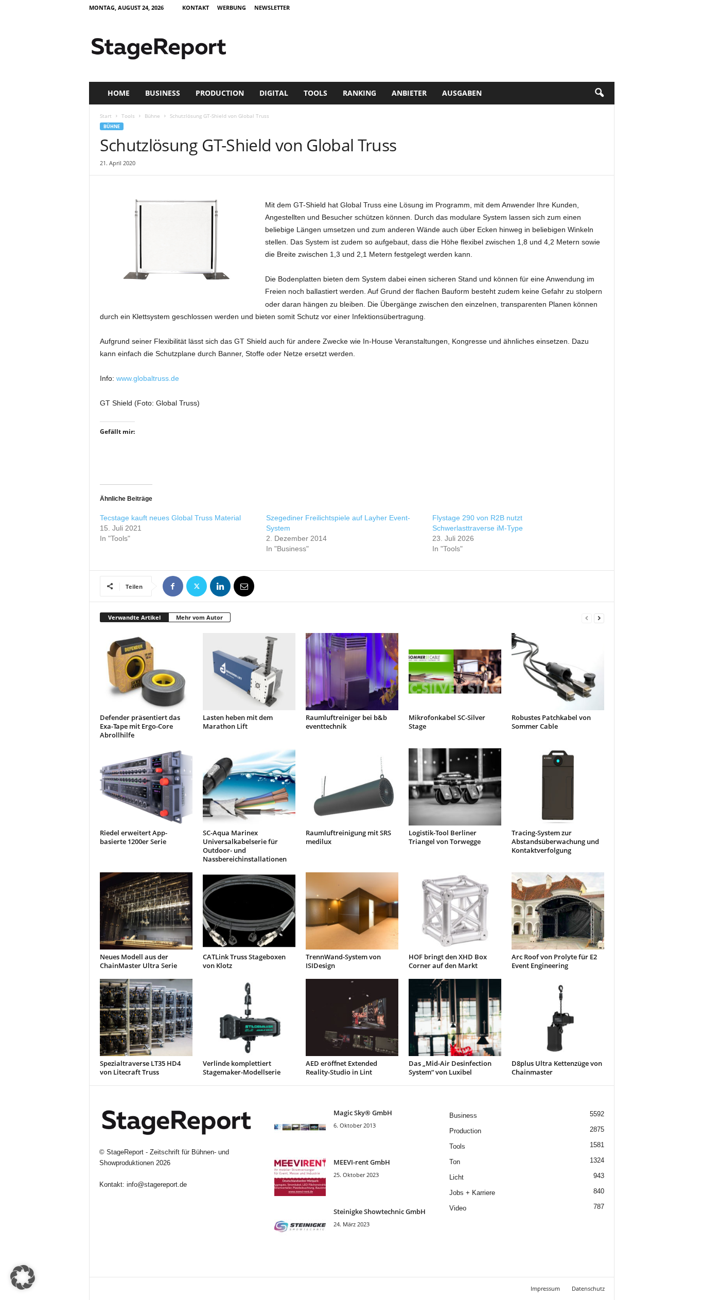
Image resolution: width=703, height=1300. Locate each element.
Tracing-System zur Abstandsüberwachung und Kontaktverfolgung (555, 841)
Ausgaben (462, 93)
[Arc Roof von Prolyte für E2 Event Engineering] (558, 911)
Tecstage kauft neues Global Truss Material (170, 518)
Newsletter (272, 7)
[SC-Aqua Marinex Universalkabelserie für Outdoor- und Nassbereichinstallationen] (249, 786)
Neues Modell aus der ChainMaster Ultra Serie (138, 961)
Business (162, 93)
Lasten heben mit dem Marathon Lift (238, 722)
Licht (456, 1177)
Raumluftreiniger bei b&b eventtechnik (346, 722)
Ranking (359, 93)
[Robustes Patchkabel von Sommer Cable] (558, 671)
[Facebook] (173, 586)
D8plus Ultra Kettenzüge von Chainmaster (557, 1068)
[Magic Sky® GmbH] (300, 1127)
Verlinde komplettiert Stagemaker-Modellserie (241, 1068)
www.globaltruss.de (147, 378)
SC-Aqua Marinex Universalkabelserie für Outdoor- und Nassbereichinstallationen (245, 846)
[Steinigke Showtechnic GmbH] (300, 1226)
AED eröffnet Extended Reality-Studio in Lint (341, 1068)
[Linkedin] (220, 586)
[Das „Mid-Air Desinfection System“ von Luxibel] (455, 1017)
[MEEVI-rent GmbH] (300, 1176)
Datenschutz (588, 1288)
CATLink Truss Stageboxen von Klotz (244, 961)
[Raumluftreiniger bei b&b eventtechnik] (352, 671)
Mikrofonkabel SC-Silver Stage (447, 722)
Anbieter (409, 93)
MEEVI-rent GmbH (361, 1162)
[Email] (244, 586)
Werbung (231, 7)
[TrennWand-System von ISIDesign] (352, 911)
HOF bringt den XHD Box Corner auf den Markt (448, 961)
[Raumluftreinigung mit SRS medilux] (352, 786)
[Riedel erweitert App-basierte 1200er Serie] (146, 786)
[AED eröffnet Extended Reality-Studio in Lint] (352, 1017)
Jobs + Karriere (472, 1193)
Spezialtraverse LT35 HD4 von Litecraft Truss (140, 1068)
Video (457, 1208)
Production (220, 93)
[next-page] (599, 617)
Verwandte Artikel (134, 617)
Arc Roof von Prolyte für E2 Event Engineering (554, 961)
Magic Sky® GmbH (362, 1112)
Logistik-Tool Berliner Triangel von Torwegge (445, 837)
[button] (599, 93)
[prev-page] (587, 617)
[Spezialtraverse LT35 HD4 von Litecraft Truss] (146, 1017)
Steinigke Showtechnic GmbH (379, 1211)
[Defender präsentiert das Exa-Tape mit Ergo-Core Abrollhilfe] (146, 671)
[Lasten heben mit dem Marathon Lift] (249, 671)
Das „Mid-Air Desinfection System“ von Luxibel (450, 1068)
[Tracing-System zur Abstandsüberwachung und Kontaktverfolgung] (558, 786)
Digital (273, 93)
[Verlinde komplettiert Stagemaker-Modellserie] (249, 1017)
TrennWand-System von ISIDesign (343, 961)
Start (106, 115)
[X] (196, 586)
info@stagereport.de (157, 1184)
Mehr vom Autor (199, 617)
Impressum (545, 1288)
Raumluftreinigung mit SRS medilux (348, 837)
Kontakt (195, 7)
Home (119, 93)
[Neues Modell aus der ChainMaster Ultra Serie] (146, 911)
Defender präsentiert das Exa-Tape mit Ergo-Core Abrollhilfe (140, 726)
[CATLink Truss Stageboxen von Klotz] (249, 911)
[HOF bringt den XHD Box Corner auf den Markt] (455, 911)
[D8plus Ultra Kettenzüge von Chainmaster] (558, 1017)
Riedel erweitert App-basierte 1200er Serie (133, 837)
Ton (454, 1162)
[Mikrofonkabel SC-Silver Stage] (455, 671)
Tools (315, 93)
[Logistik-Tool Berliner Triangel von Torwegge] (455, 786)
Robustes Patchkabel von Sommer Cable (551, 722)
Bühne (152, 115)
